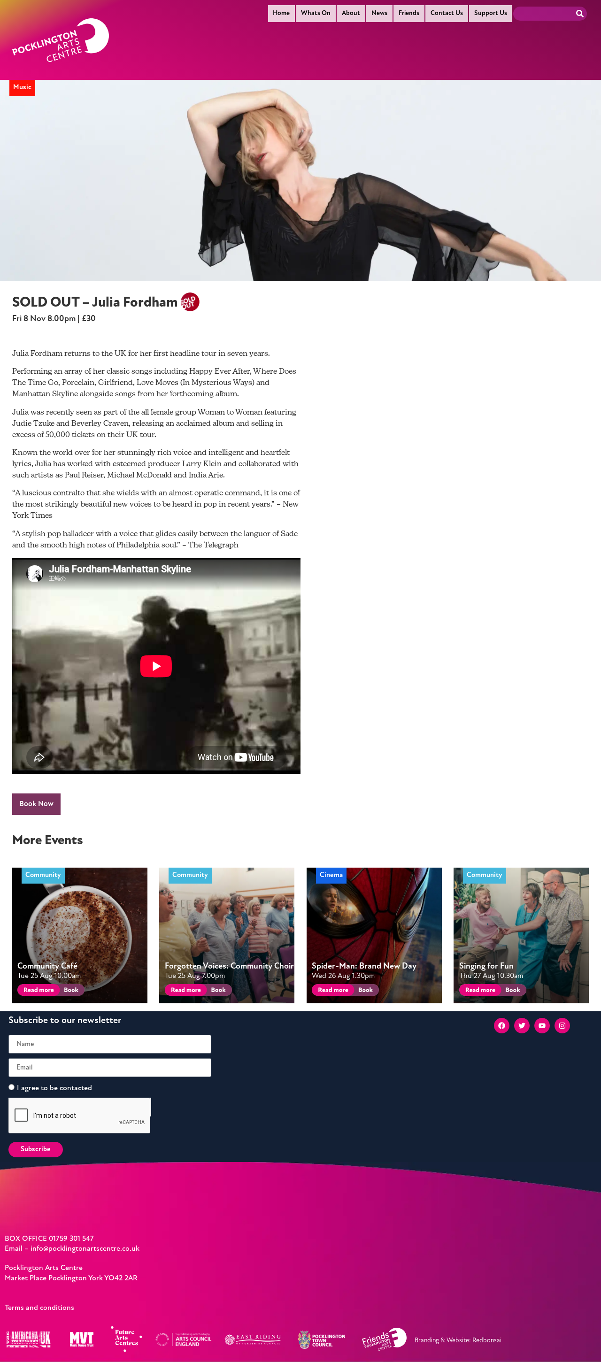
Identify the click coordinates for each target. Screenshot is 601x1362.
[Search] (580, 14)
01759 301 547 (71, 1239)
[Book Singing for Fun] (512, 991)
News (379, 13)
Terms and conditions (39, 1308)
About (351, 13)
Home (281, 13)
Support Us (490, 13)
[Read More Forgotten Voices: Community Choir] (184, 991)
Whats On (316, 13)
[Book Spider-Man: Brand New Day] (365, 991)
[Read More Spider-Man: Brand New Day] (331, 991)
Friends (409, 13)
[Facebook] (501, 1025)
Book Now (36, 804)
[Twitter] (522, 1025)
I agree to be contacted (54, 1088)
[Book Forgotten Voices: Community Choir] (217, 991)
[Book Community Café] (70, 991)
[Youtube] (542, 1025)
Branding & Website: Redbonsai (458, 1340)
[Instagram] (562, 1025)
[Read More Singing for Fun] (478, 991)
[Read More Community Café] (36, 991)
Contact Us (447, 13)
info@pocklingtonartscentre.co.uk (85, 1249)
